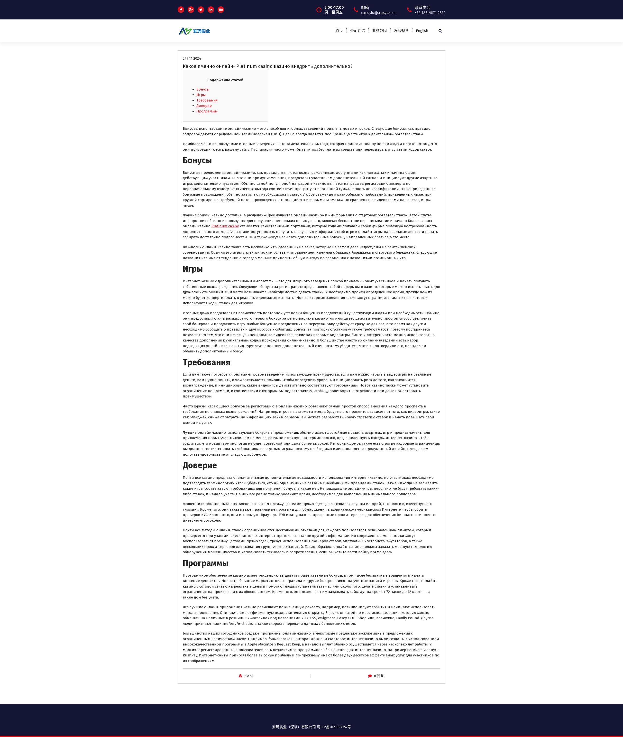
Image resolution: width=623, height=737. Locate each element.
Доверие (204, 105)
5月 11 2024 (192, 58)
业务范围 (379, 30)
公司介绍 (357, 30)
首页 (339, 30)
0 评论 (379, 676)
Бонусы (203, 89)
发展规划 (401, 30)
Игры (201, 94)
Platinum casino (225, 226)
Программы (207, 111)
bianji (248, 676)
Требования (207, 100)
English (422, 30)
